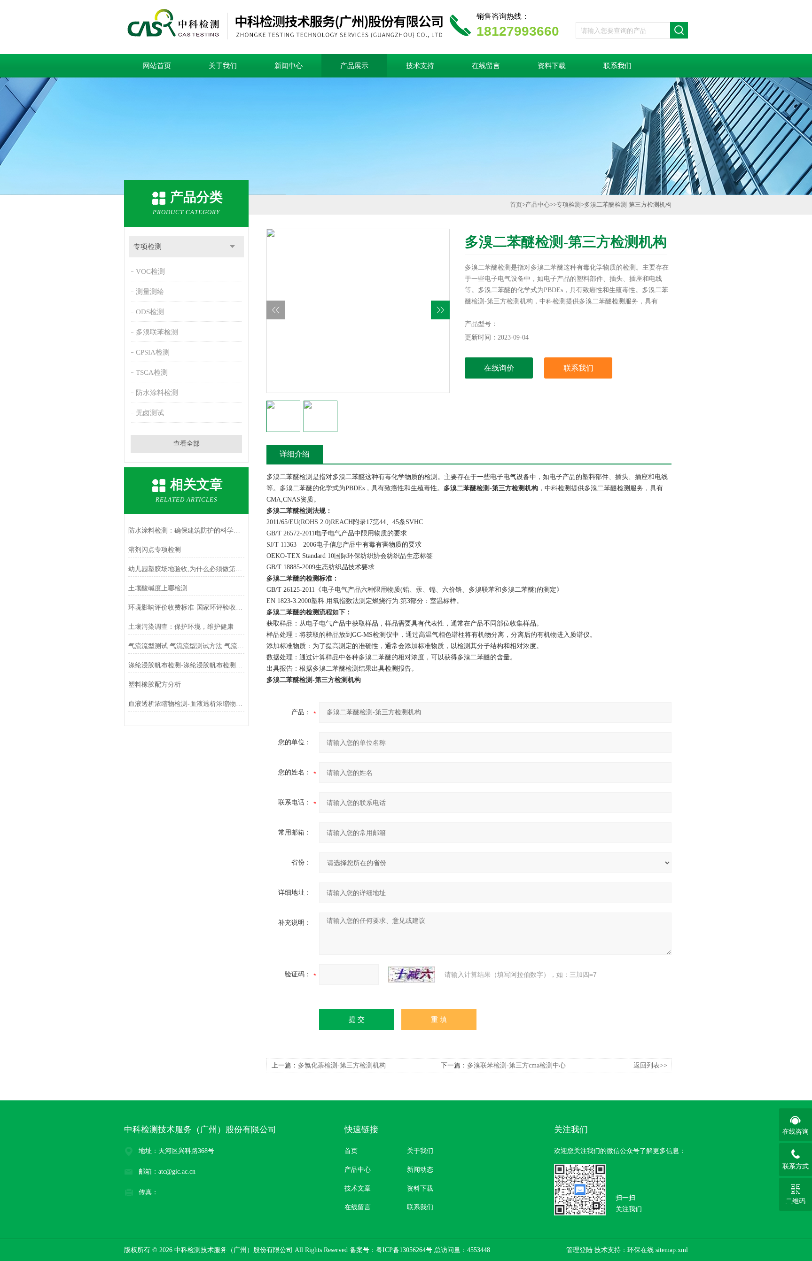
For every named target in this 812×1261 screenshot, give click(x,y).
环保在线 (640, 1249)
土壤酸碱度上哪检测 (157, 588)
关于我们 (223, 66)
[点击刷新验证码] (411, 974)
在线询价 (499, 368)
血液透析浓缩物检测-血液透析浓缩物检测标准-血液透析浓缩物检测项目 (186, 703)
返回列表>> (650, 1065)
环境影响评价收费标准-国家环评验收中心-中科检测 (186, 607)
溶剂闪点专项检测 (154, 549)
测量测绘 (150, 291)
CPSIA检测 (153, 352)
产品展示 (354, 66)
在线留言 (486, 66)
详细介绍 (295, 454)
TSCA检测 (152, 372)
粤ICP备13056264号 (404, 1249)
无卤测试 (150, 413)
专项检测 (147, 246)
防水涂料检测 (157, 392)
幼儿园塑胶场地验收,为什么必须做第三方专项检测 (186, 568)
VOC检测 (150, 271)
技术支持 (420, 66)
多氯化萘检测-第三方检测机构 (342, 1065)
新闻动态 (420, 1169)
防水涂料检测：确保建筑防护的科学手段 (186, 530)
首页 (516, 204)
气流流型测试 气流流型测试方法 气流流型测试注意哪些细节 (186, 646)
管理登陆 (579, 1249)
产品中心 (537, 204)
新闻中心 (288, 66)
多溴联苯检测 (157, 332)
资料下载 (552, 66)
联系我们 (617, 66)
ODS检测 (150, 312)
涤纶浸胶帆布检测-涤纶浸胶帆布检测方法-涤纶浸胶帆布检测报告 (186, 665)
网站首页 (157, 66)
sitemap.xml (672, 1249)
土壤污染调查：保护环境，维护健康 (181, 626)
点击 (232, 246)
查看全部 (186, 443)
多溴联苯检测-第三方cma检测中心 (516, 1065)
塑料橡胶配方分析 (154, 684)
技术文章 (357, 1188)
